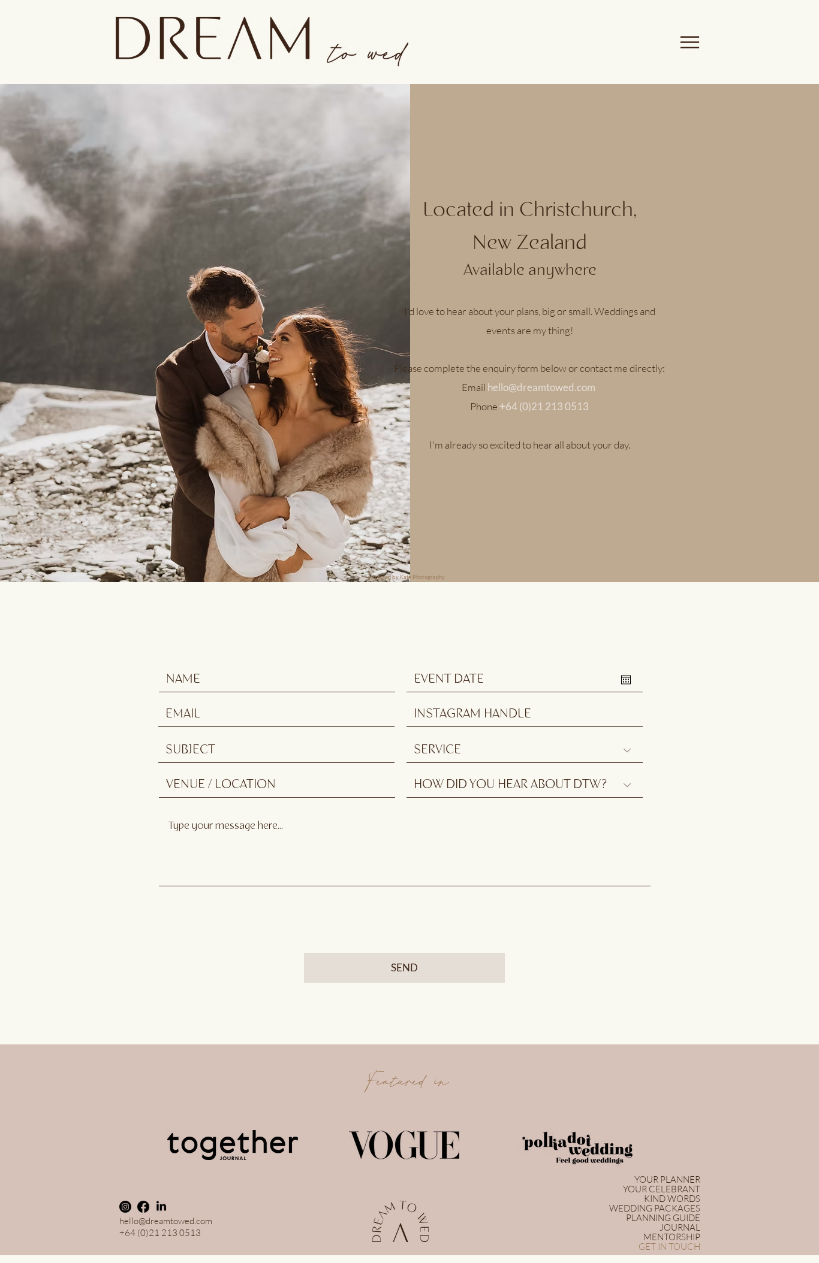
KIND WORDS (672, 1199)
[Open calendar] (626, 679)
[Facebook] (143, 1207)
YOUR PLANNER (667, 1180)
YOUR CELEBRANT (661, 1189)
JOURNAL (680, 1227)
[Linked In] (161, 1207)
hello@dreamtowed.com (541, 387)
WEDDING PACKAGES (654, 1208)
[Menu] (689, 42)
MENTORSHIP (671, 1237)
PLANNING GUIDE (663, 1218)
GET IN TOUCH (669, 1247)
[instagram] (125, 1207)
